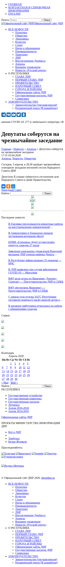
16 (16, 371)
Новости (17, 158)
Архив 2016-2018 (18, 408)
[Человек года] (34, 200)
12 (28, 367)
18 (24, 371)
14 (7, 371)
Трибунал (14, 438)
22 (11, 375)
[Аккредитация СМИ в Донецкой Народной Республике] (2, 321)
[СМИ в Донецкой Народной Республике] (2, 328)
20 (3, 375)
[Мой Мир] (13, 186)
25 (24, 375)
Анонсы (6, 158)
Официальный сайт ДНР (48, 23)
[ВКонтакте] (3, 186)
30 (16, 378)
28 (7, 378)
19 (28, 371)
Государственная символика (25, 398)
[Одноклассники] (8, 186)
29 (11, 378)
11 (24, 367)
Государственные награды (23, 401)
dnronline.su (48, 477)
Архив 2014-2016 (18, 411)
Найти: (5, 193)
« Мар (4, 382)
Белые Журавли (17, 441)
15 (11, 371)
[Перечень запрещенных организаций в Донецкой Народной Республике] (2, 334)
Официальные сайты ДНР (16, 417)
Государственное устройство (25, 395)
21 (7, 375)
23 (16, 375)
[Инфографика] (2, 346)
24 (20, 375)
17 (20, 371)
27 (3, 378)
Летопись (14, 404)
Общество (30, 158)
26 (28, 375)
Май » (14, 382)
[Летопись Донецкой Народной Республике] (2, 340)
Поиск (5, 19)
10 (20, 367)
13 (3, 371)
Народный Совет (11, 189)
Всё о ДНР (14, 432)
